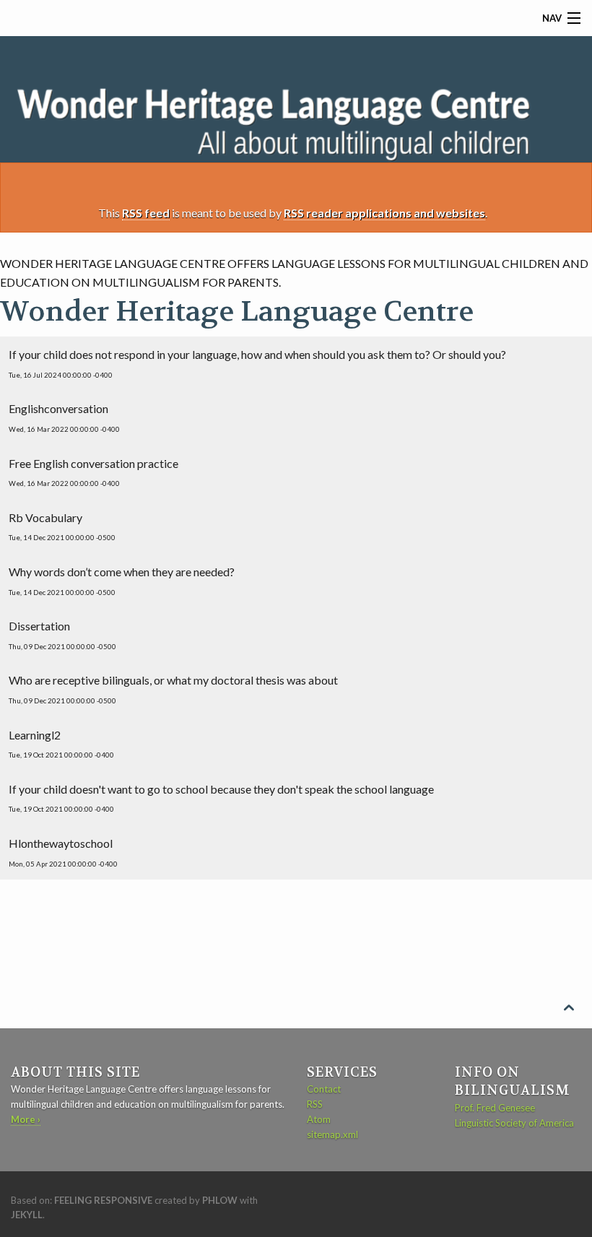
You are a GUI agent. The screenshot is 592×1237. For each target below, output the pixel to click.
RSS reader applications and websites (384, 213)
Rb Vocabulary (62, 526)
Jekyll (27, 1214)
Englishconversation (64, 417)
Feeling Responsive (103, 1200)
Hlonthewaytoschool (63, 852)
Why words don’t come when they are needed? (122, 580)
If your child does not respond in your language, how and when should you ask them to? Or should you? (257, 363)
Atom (319, 1119)
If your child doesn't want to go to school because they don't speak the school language (221, 798)
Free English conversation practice (93, 472)
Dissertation (62, 635)
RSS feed (146, 213)
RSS (315, 1104)
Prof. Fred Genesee (495, 1108)
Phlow (220, 1200)
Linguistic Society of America (514, 1123)
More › (25, 1119)
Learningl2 (61, 744)
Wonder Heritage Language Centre (237, 311)
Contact (324, 1089)
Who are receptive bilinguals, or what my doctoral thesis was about (173, 689)
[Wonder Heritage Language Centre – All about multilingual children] (296, 118)
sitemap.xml (332, 1134)
